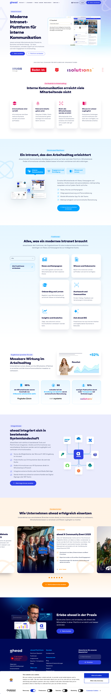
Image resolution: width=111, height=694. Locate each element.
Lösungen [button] (29, 2)
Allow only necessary (96, 680)
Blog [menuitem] (47, 660)
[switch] (49, 690)
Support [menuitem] (48, 668)
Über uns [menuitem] (32, 671)
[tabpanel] (54, 549)
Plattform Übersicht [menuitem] (36, 653)
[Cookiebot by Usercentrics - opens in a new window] (11, 690)
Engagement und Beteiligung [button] (58, 171)
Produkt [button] (21, 2)
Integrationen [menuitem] (34, 658)
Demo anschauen (95, 2)
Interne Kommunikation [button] (37, 171)
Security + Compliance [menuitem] (36, 661)
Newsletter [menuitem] (49, 666)
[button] (17, 53)
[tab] (35, 171)
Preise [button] (36, 2)
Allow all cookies (96, 675)
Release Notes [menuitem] (50, 671)
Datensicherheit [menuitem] (14, 668)
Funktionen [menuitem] (33, 656)
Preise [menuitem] (32, 663)
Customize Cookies (92, 690)
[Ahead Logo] (13, 2)
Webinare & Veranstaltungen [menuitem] (54, 663)
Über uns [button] (55, 2)
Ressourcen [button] (47, 2)
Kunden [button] (41, 2)
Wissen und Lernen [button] (78, 171)
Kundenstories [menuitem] (50, 653)
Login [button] (82, 2)
